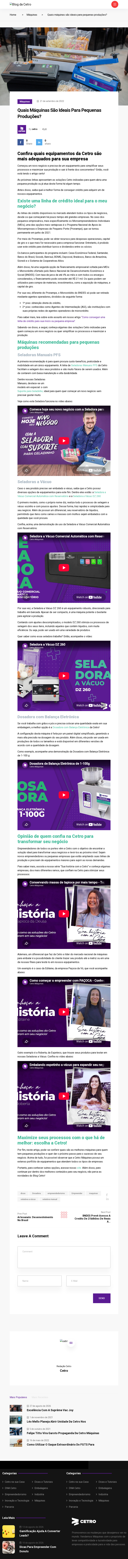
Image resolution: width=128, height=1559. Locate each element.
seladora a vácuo (28, 1199)
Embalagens (41, 1488)
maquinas (93, 1193)
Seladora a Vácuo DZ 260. (87, 496)
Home (13, 14)
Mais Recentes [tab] (40, 1397)
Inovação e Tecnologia (17, 1500)
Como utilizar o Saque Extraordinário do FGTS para (60, 1444)
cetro (34, 129)
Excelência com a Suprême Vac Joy (50, 1410)
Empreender (77, 1193)
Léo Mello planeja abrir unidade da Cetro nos (56, 1421)
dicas (23, 1193)
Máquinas (32, 14)
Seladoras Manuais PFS (84, 365)
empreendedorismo (56, 1193)
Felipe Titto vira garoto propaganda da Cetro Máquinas (63, 1433)
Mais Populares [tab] (18, 1397)
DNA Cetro (10, 1488)
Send (102, 1298)
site (79, 1167)
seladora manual (49, 1199)
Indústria (39, 1494)
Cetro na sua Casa (15, 1481)
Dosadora (36, 1193)
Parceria (9, 1506)
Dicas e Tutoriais (43, 1481)
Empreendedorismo (15, 1494)
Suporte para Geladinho (30, 391)
